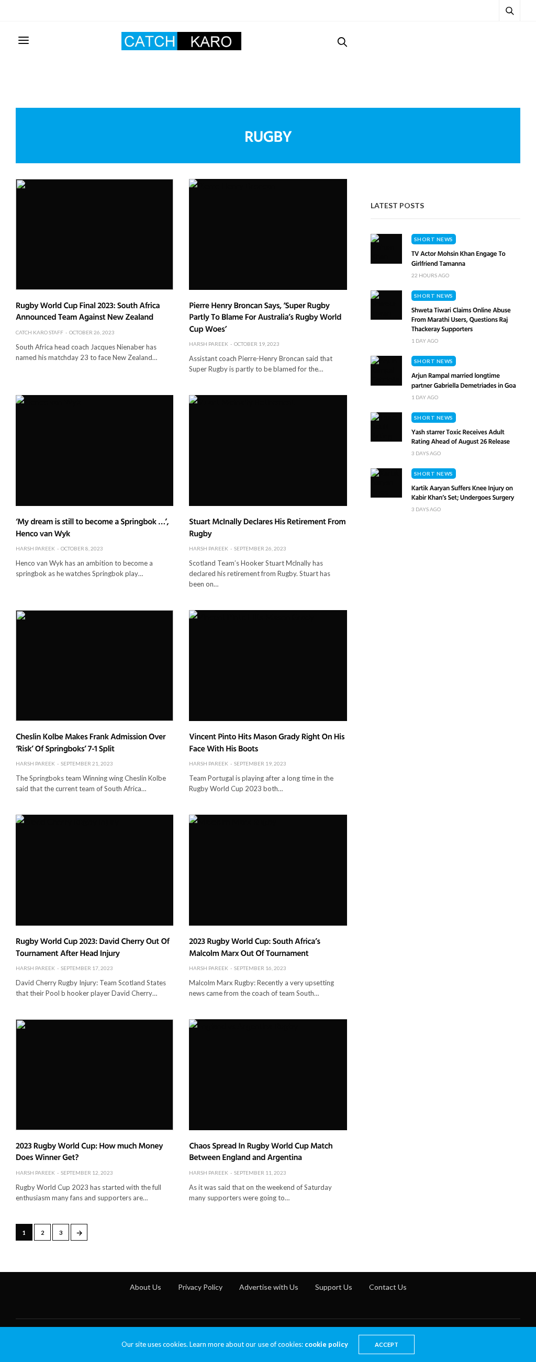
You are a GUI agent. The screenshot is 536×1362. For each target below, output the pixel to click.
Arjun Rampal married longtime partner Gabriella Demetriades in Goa (463, 380)
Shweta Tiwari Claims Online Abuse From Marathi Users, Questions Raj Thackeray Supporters (461, 319)
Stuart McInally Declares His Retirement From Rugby (267, 527)
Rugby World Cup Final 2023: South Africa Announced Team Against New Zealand (88, 311)
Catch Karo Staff (39, 332)
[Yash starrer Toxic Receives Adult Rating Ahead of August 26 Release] (386, 427)
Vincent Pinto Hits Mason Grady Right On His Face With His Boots (266, 742)
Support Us (333, 1286)
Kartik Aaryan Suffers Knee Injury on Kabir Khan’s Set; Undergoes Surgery (462, 492)
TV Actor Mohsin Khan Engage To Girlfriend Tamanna (458, 258)
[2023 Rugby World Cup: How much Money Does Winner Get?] (94, 1074)
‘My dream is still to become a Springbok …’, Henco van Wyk (92, 527)
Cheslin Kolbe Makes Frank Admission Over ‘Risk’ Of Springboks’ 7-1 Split (90, 742)
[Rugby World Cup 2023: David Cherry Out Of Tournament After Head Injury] (94, 870)
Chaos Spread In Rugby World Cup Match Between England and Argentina (260, 1151)
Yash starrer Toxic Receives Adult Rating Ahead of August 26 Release (460, 436)
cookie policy (326, 1344)
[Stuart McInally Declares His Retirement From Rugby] (268, 450)
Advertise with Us (268, 1286)
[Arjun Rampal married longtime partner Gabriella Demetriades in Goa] (386, 370)
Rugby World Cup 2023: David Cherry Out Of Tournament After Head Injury (92, 947)
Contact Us (388, 1286)
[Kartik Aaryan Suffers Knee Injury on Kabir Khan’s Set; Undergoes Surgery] (386, 483)
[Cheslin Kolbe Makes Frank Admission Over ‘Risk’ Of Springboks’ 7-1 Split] (94, 665)
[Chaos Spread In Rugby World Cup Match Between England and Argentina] (268, 1074)
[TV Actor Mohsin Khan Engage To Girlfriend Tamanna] (386, 248)
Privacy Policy (200, 1286)
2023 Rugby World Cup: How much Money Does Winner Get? (89, 1151)
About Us (145, 1286)
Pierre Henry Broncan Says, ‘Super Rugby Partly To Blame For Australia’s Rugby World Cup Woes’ (265, 317)
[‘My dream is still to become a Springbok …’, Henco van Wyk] (94, 450)
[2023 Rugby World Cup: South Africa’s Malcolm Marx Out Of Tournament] (268, 870)
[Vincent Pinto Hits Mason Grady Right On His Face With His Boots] (268, 665)
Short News (433, 239)
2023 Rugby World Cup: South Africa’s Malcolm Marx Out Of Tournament (254, 947)
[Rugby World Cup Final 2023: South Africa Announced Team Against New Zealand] (94, 234)
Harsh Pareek (208, 344)
